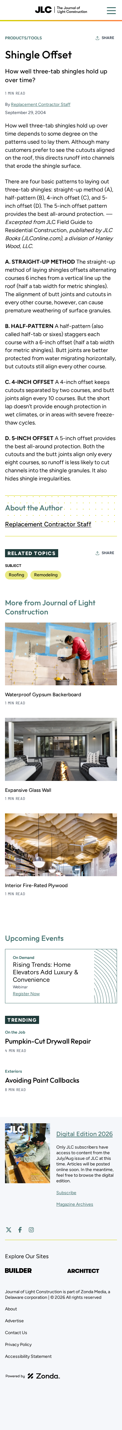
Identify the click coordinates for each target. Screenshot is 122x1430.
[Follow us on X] (9, 1230)
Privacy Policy (18, 1344)
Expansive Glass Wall (28, 790)
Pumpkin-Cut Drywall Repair (48, 1041)
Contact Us (16, 1332)
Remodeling (46, 575)
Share (108, 38)
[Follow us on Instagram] (31, 1230)
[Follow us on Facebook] (20, 1230)
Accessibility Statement (28, 1356)
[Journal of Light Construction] (61, 10)
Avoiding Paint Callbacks (42, 1080)
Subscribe (66, 1192)
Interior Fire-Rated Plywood (36, 885)
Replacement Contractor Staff (40, 104)
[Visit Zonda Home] (33, 1376)
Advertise (14, 1320)
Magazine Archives (74, 1204)
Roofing (16, 575)
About (11, 1309)
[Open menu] (111, 10)
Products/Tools (23, 38)
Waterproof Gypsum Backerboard (43, 695)
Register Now (26, 993)
